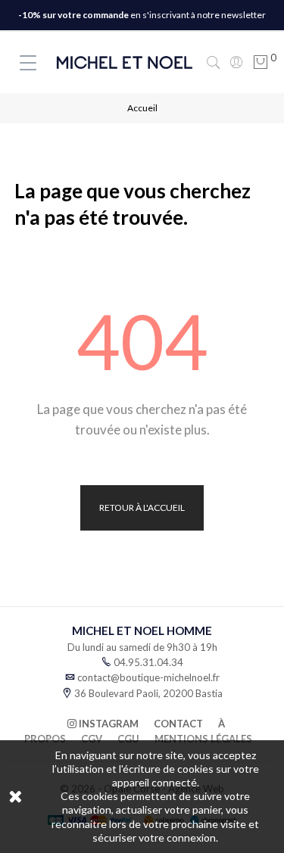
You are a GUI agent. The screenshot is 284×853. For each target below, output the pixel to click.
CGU (128, 739)
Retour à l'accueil (142, 507)
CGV (91, 739)
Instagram (107, 724)
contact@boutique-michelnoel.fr (148, 677)
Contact (178, 724)
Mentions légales (203, 739)
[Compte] (236, 62)
